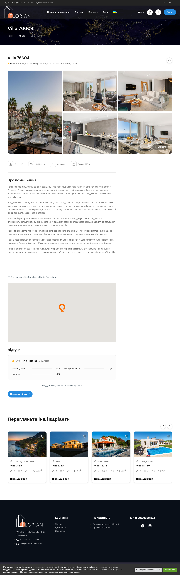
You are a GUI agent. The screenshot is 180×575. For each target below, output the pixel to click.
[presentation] (163, 426)
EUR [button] (140, 12)
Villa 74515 (16, 465)
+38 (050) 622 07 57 (17, 3)
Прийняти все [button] (169, 570)
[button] (150, 12)
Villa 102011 (58, 465)
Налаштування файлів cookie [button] (148, 570)
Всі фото (162, 146)
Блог (105, 12)
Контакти (93, 12)
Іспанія (22, 35)
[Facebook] (142, 526)
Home (10, 35)
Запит (170, 12)
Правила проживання (58, 12)
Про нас (79, 12)
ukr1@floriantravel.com (44, 3)
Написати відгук (19, 394)
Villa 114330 (143, 465)
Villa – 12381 (101, 465)
